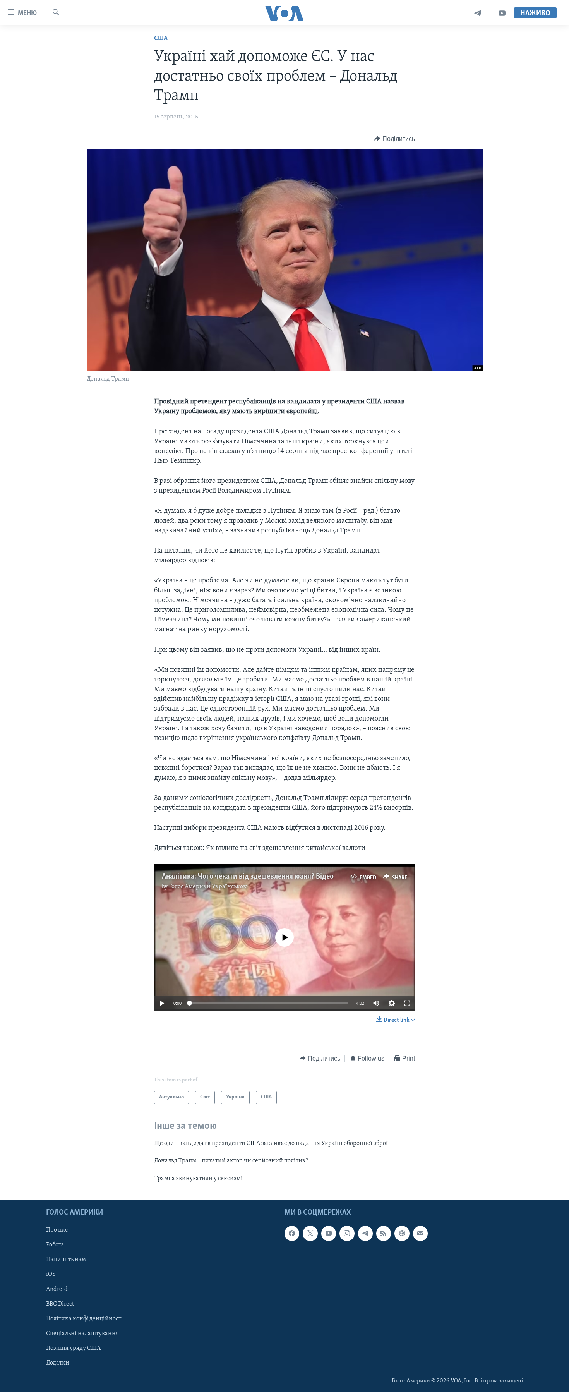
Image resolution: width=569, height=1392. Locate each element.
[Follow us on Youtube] (328, 1233)
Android (57, 1289)
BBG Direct (60, 1304)
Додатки (57, 1363)
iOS (51, 1275)
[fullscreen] (407, 1003)
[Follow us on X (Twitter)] (310, 1233)
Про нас (57, 1230)
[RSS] (383, 1233)
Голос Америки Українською (208, 887)
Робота (55, 1245)
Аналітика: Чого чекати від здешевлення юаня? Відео (248, 877)
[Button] (394, 139)
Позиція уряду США (73, 1348)
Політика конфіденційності (84, 1319)
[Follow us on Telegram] (365, 1233)
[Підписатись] (420, 1233)
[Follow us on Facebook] (291, 1233)
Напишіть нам (66, 1260)
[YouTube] (502, 13)
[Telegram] (478, 13)
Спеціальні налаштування (82, 1333)
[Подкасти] (401, 1233)
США (161, 38)
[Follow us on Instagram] (346, 1233)
